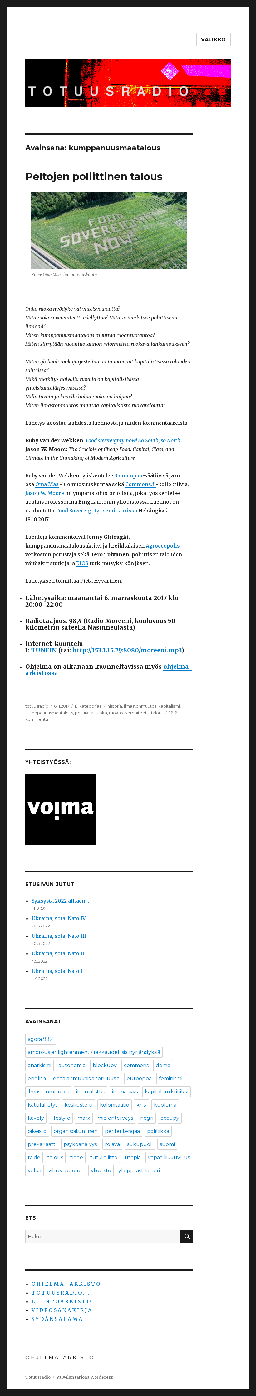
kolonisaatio (114, 1105)
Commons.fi (140, 484)
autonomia (72, 1065)
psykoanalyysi (81, 1144)
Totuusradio (38, 1377)
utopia (133, 1157)
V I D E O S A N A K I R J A (61, 1310)
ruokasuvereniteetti (129, 712)
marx (83, 1118)
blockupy (105, 1065)
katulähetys (42, 1105)
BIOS (82, 563)
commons (136, 1065)
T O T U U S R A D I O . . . (60, 1293)
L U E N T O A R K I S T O (61, 1301)
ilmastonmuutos (140, 705)
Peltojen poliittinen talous (94, 176)
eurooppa (139, 1079)
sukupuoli (140, 1144)
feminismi (170, 1079)
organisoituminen (76, 1131)
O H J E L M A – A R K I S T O (66, 1284)
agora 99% (41, 1039)
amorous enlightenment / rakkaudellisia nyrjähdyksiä (94, 1052)
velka (34, 1171)
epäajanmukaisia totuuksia (86, 1079)
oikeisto (37, 1131)
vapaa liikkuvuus (169, 1157)
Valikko (213, 40)
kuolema (165, 1105)
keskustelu (79, 1105)
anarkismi (39, 1065)
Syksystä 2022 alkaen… (60, 901)
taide (34, 1157)
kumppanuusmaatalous (49, 712)
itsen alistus (90, 1092)
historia (114, 705)
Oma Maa (47, 484)
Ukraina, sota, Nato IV (59, 918)
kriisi (141, 1105)
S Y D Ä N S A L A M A (57, 1319)
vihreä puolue (66, 1171)
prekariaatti (42, 1144)
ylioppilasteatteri (139, 1171)
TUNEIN (44, 650)
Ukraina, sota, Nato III (59, 936)
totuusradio (36, 705)
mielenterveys (115, 1118)
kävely (36, 1118)
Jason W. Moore (44, 493)
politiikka (84, 712)
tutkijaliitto (103, 1157)
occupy (169, 1118)
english (37, 1079)
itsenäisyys (125, 1092)
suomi (167, 1144)
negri (146, 1118)
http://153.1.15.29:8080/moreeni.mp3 (126, 650)
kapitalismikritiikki (166, 1092)
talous (157, 712)
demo (163, 1065)
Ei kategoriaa (88, 705)
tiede (76, 1157)
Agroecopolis (163, 545)
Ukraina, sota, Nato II (58, 953)
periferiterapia (122, 1131)
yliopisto (101, 1171)
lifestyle (60, 1118)
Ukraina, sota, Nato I (57, 971)
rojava (112, 1144)
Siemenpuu (128, 475)
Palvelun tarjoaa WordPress (84, 1377)
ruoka (101, 712)
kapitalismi (169, 705)
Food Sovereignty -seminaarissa (96, 510)
